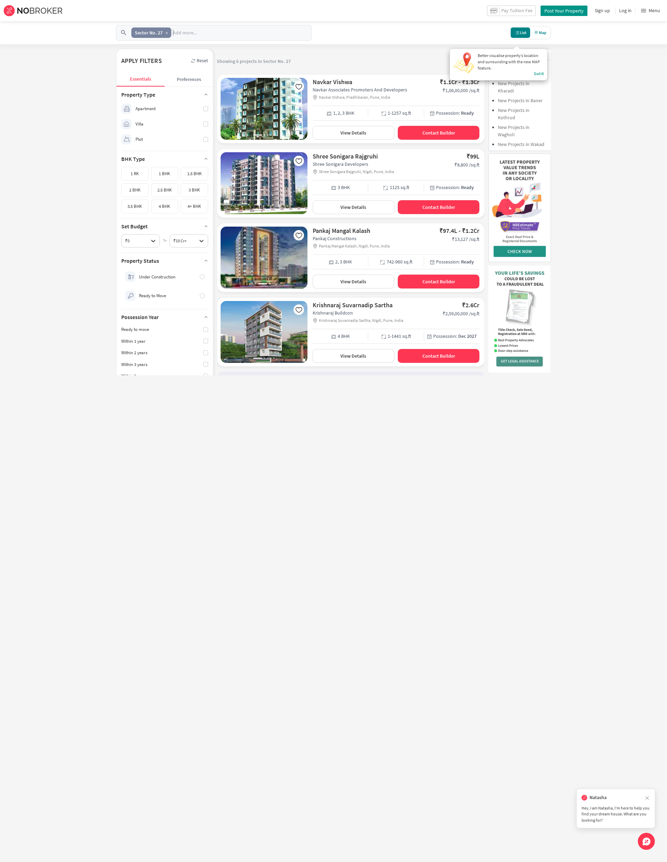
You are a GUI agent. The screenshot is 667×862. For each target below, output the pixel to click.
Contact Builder (438, 133)
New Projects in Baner (520, 100)
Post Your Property (564, 11)
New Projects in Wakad (521, 144)
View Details (353, 133)
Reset (202, 60)
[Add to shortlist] (299, 86)
